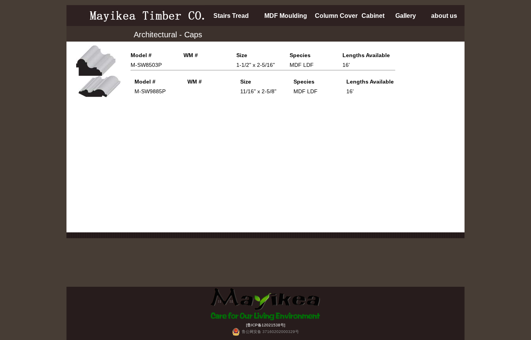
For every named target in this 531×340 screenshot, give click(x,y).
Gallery (405, 15)
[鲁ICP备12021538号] (265, 325)
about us (444, 15)
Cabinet (373, 15)
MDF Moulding (285, 15)
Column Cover (336, 15)
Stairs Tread (231, 15)
